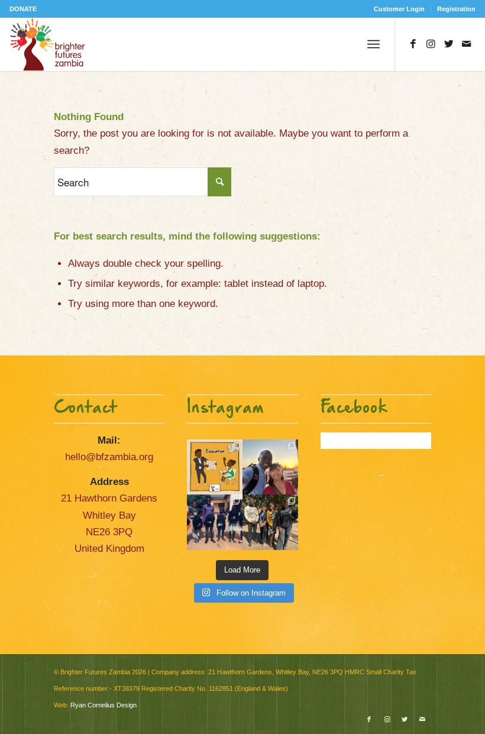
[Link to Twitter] (449, 44)
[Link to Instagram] (431, 44)
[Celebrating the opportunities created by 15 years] (270, 522)
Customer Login (399, 8)
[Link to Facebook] (413, 44)
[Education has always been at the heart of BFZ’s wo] (214, 522)
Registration (456, 8)
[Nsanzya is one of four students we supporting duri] (270, 467)
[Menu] (373, 44)
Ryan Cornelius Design (103, 705)
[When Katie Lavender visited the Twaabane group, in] (214, 467)
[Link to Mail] (467, 44)
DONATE (23, 8)
